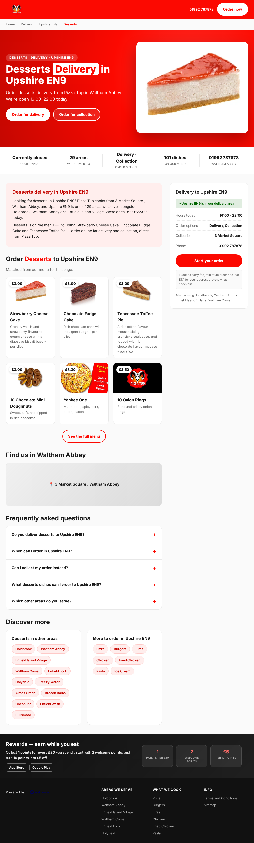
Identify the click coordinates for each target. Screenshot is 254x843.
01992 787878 (202, 9)
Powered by (15, 792)
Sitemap (210, 805)
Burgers (120, 649)
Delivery (27, 24)
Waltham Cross (27, 671)
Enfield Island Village (31, 660)
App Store (16, 767)
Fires (139, 649)
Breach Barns (55, 693)
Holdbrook (23, 649)
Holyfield (22, 682)
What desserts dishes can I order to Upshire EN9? (56, 584)
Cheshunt (23, 704)
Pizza (100, 649)
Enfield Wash (50, 704)
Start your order (208, 260)
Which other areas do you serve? (41, 601)
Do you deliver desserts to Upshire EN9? (48, 534)
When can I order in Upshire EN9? (42, 551)
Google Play (41, 767)
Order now (232, 9)
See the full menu (84, 436)
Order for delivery (28, 114)
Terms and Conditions (221, 798)
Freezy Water (49, 682)
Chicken (102, 660)
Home (10, 24)
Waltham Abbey (53, 649)
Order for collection (77, 114)
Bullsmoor (23, 715)
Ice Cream (122, 671)
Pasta (100, 671)
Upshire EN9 (48, 24)
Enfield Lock (57, 671)
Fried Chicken (129, 660)
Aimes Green (25, 693)
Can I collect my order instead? (40, 567)
